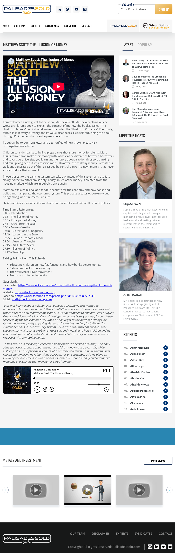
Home (6, 26)
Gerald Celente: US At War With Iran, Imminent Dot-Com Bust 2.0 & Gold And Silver (149, 95)
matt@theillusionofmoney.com (32, 299)
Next (169, 490)
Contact (87, 26)
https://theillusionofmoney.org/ (35, 292)
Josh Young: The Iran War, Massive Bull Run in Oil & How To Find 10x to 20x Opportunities (150, 63)
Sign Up (164, 9)
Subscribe (70, 26)
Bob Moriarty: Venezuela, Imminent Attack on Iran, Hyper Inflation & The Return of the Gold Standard (150, 114)
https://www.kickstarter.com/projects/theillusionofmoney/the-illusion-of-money (57, 286)
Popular (145, 45)
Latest (128, 45)
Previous (6, 490)
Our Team (19, 26)
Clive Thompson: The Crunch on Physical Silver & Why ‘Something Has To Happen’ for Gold (150, 79)
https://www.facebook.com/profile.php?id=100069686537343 (56, 296)
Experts (35, 26)
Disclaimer (100, 533)
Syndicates (52, 26)
